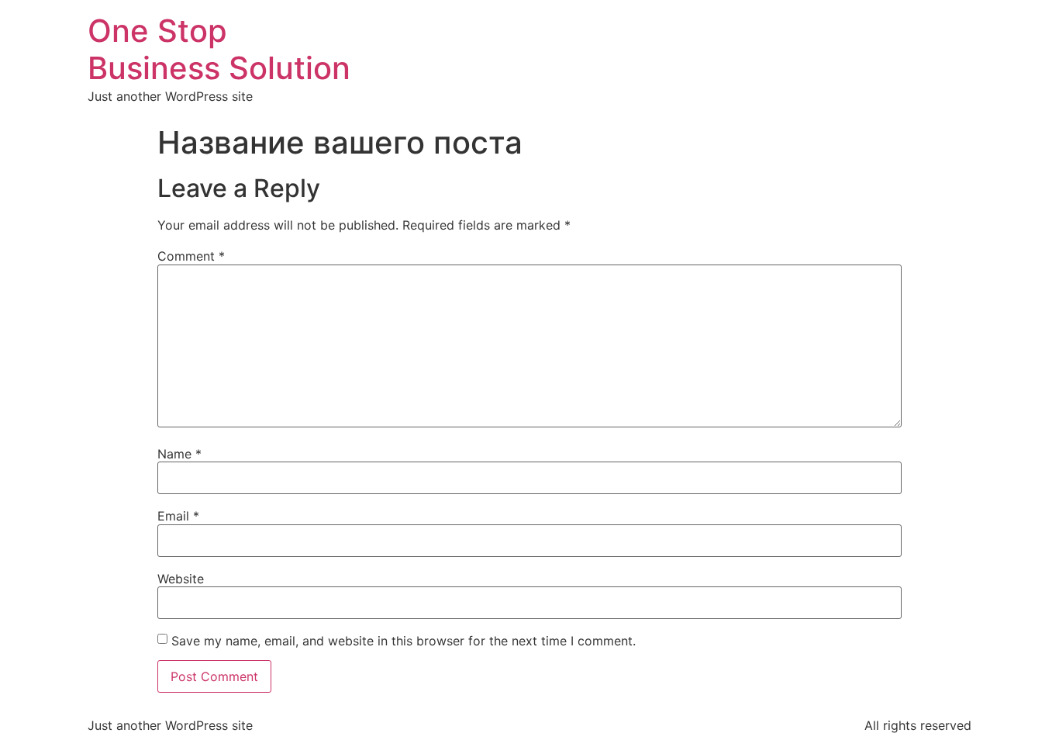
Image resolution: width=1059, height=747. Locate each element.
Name (179, 454)
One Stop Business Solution (219, 49)
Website (180, 578)
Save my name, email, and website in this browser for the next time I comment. (403, 641)
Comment (191, 256)
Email (178, 516)
